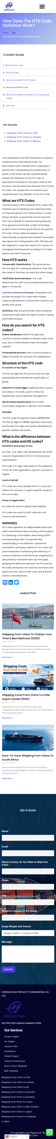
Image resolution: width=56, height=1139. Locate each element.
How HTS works (12, 72)
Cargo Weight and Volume (16, 926)
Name (6, 831)
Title (5, 895)
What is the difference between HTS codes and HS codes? (27, 96)
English (13, 1136)
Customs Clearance (13, 292)
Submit (8, 969)
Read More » (7, 657)
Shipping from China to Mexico (24, 141)
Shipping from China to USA (22, 133)
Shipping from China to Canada (24, 137)
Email (5, 846)
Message (8, 941)
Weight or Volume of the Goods (20, 911)
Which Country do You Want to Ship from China (25, 863)
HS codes (41, 486)
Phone (5, 880)
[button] (42, 6)
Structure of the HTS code (17, 87)
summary (10, 105)
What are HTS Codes (14, 65)
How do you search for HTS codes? (21, 80)
